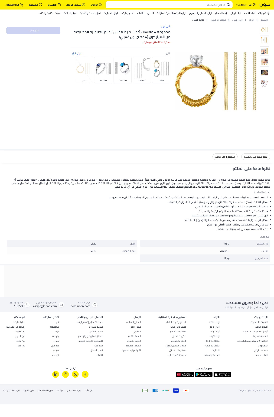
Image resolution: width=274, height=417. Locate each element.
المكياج (137, 332)
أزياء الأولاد (215, 336)
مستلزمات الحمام (178, 332)
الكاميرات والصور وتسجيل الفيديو (252, 341)
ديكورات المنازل (179, 336)
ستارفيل (55, 346)
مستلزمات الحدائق (177, 350)
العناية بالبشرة (134, 341)
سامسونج (54, 327)
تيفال (56, 341)
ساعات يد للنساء (212, 346)
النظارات (216, 350)
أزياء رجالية (215, 327)
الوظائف (88, 390)
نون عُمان (20, 341)
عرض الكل (77, 53)
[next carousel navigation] (177, 81)
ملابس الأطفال (96, 332)
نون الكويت (20, 332)
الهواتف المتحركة (259, 322)
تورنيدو (55, 355)
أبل (57, 322)
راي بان (55, 336)
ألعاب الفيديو (262, 355)
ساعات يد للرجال (212, 341)
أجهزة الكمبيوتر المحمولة (255, 332)
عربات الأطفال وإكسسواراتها (90, 322)
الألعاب (100, 355)
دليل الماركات (19, 322)
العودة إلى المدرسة (15, 327)
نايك (57, 332)
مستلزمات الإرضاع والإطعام (90, 336)
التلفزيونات (263, 346)
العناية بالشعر (134, 336)
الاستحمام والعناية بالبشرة (90, 341)
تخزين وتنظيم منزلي (177, 355)
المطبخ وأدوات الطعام (176, 322)
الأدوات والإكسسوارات (131, 350)
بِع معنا (60, 390)
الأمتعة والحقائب (212, 355)
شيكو (56, 350)
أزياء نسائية (214, 322)
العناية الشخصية (133, 346)
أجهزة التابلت (261, 327)
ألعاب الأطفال (97, 350)
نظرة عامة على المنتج (255, 156)
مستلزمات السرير (178, 327)
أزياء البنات (215, 332)
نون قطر (21, 346)
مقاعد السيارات (96, 327)
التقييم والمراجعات (225, 156)
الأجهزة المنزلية (260, 336)
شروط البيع (29, 390)
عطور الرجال (135, 327)
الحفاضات (98, 346)
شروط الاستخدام (45, 390)
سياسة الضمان (74, 390)
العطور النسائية (133, 322)
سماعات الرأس (261, 350)
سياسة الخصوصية (11, 390)
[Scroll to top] (8, 407)
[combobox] (166, 4)
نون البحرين (20, 336)
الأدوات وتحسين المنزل (176, 346)
